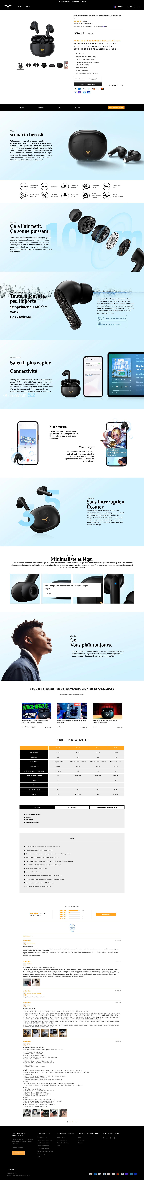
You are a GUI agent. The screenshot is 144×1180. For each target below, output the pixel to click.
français (10, 1169)
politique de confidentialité (45, 1140)
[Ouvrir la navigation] (139, 6)
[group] (20, 65)
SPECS (37, 807)
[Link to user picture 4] (54, 1033)
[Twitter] (107, 1138)
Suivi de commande (62, 1140)
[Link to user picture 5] (63, 1033)
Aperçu (22, 107)
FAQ (59, 107)
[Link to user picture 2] (36, 982)
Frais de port (77, 23)
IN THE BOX (72, 807)
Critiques (77, 107)
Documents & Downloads (107, 807)
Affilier (80, 1137)
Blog (39, 1156)
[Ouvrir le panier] (135, 7)
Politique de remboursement (45, 1151)
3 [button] (72, 1122)
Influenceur (81, 1140)
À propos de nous (42, 1137)
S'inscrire (18, 1153)
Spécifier (41, 107)
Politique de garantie (43, 1154)
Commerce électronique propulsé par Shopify (19, 1175)
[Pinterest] (122, 85)
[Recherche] (131, 7)
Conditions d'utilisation (44, 1143)
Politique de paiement (43, 1145)
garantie (59, 1145)
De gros (80, 1143)
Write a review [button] (106, 914)
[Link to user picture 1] (27, 982)
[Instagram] (110, 1138)
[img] (26, 940)
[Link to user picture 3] (45, 1033)
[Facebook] (117, 85)
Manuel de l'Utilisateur (63, 1143)
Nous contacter (61, 1137)
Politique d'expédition (43, 1148)
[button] (66, 65)
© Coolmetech (12, 1173)
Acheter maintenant (88, 84)
